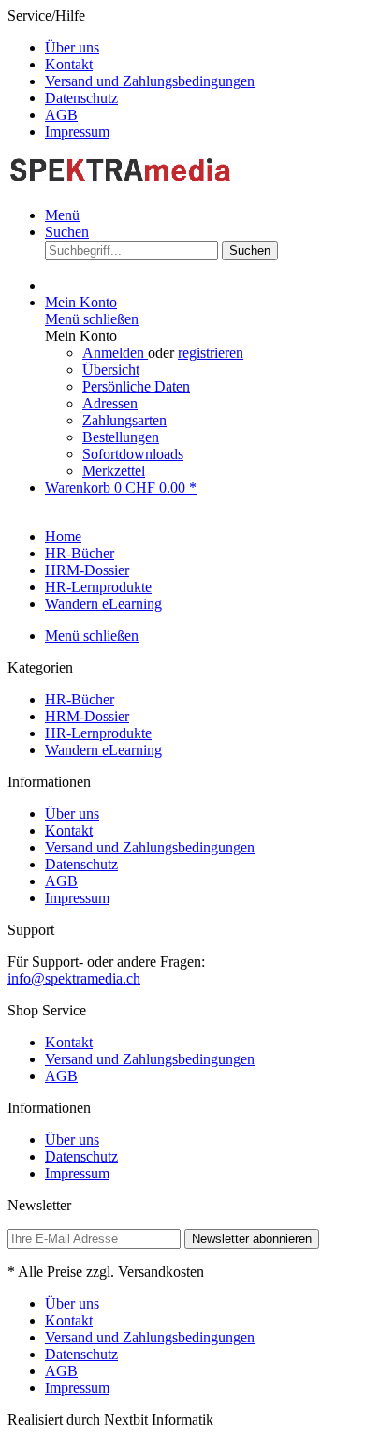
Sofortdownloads (132, 454)
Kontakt (69, 64)
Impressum (77, 132)
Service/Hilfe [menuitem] (131, 73)
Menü (62, 215)
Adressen (110, 403)
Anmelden (115, 353)
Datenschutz (81, 98)
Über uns (72, 47)
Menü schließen (92, 319)
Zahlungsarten (124, 420)
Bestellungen (120, 437)
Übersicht (110, 370)
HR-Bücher (79, 699)
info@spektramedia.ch (73, 978)
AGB (61, 115)
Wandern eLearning (103, 750)
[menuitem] (201, 47)
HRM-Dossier (87, 716)
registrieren (210, 353)
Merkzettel (113, 471)
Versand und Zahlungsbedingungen (150, 81)
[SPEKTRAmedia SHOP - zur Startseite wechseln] (119, 183)
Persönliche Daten (136, 386)
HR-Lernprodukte (98, 733)
